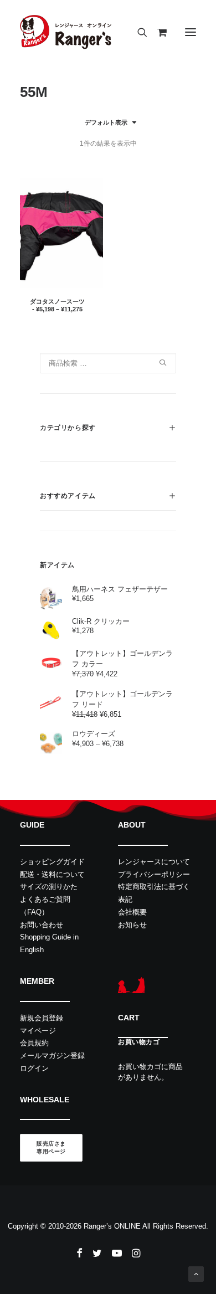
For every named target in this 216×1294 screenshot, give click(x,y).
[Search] (137, 32)
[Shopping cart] (157, 32)
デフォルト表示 (106, 122)
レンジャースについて (154, 861)
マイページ (38, 1030)
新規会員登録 (41, 1018)
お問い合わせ (41, 925)
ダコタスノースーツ (57, 305)
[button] (190, 32)
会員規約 (34, 1043)
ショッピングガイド (52, 861)
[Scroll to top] (196, 1273)
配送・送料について (52, 874)
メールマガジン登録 (52, 1055)
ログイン (34, 1068)
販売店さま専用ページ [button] (51, 1148)
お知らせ (132, 925)
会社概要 (132, 912)
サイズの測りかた (49, 886)
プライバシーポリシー (154, 874)
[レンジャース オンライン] (65, 32)
